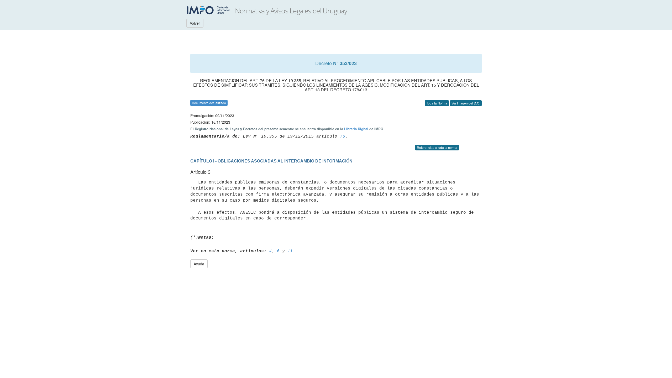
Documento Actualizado (209, 103)
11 (290, 251)
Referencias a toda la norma (437, 147)
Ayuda (199, 263)
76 (342, 136)
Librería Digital (356, 128)
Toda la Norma (436, 103)
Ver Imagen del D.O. (466, 103)
